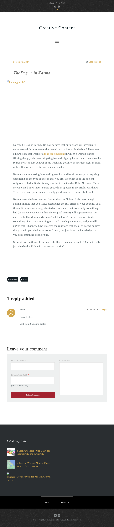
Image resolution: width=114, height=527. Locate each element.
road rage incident (54, 153)
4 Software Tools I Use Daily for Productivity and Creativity (33, 452)
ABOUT (48, 503)
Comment (65, 360)
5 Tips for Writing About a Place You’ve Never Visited (33, 464)
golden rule (13, 279)
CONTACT (64, 503)
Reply (104, 309)
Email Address (20, 375)
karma (25, 279)
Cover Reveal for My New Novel (33, 476)
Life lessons (95, 61)
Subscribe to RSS (57, 3)
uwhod (22, 309)
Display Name (19, 360)
